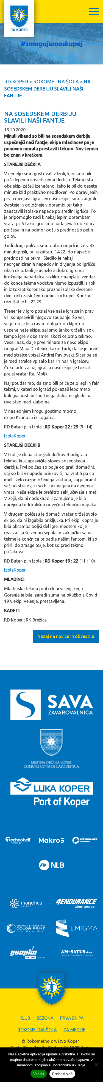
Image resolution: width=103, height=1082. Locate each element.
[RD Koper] (19, 18)
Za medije (74, 1029)
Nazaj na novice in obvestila (65, 636)
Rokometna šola (37, 1029)
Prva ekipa (72, 1018)
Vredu (38, 1074)
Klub (25, 1018)
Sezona (45, 1018)
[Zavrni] (96, 1064)
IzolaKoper (15, 435)
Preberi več (62, 1074)
